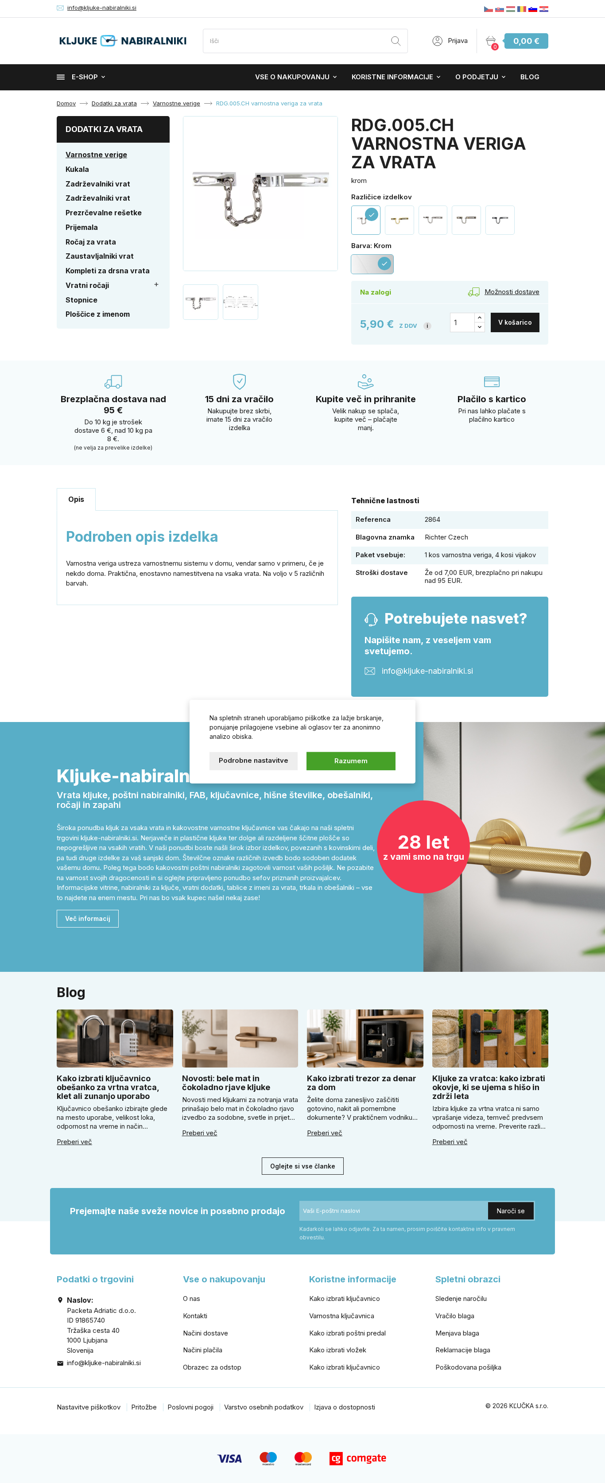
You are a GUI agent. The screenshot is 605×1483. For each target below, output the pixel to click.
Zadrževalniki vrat (98, 183)
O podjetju (476, 77)
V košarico (515, 322)
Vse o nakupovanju (292, 77)
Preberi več (74, 1142)
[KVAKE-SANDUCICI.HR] (543, 8)
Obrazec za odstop (212, 1367)
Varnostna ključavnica (341, 1316)
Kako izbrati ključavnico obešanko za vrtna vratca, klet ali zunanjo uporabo (108, 1087)
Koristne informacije (392, 77)
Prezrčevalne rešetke (104, 212)
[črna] (500, 220)
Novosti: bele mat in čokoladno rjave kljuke (226, 1083)
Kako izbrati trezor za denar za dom (361, 1083)
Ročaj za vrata (91, 241)
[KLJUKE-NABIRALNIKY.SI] (532, 8)
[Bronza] (466, 220)
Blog (529, 77)
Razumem (351, 761)
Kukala (77, 169)
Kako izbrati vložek (337, 1350)
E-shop (85, 77)
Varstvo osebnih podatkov (263, 1407)
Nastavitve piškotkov (88, 1407)
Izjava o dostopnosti (344, 1407)
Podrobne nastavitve (253, 760)
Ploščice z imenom (98, 314)
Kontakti (195, 1316)
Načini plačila (202, 1350)
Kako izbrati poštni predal (347, 1333)
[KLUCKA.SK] (499, 8)
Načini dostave (205, 1333)
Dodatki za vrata (104, 129)
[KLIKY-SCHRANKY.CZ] (488, 8)
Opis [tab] (76, 499)
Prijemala (82, 227)
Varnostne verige (96, 154)
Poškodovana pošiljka (468, 1367)
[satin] (433, 220)
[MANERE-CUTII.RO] (521, 8)
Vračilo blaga (454, 1316)
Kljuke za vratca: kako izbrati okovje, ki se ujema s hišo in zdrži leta (488, 1087)
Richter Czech (446, 537)
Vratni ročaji (87, 285)
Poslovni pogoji (190, 1407)
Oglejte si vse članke (302, 1166)
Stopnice (81, 299)
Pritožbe (144, 1407)
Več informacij (87, 918)
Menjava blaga (457, 1333)
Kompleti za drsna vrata (108, 270)
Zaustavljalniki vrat (100, 256)
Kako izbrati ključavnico (344, 1298)
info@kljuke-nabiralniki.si (101, 7)
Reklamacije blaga (462, 1350)
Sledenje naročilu (461, 1298)
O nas (191, 1298)
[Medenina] (399, 220)
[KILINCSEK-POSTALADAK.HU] (510, 8)
